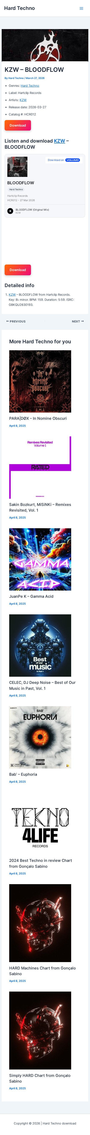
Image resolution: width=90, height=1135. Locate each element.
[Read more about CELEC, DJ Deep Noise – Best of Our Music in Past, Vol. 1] (40, 645)
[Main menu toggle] (81, 8)
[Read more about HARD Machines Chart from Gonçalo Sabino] (40, 923)
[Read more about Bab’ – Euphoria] (40, 737)
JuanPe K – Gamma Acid (31, 596)
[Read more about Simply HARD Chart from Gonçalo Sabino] (40, 1030)
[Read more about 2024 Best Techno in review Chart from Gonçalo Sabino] (40, 823)
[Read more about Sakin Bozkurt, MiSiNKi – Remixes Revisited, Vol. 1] (40, 467)
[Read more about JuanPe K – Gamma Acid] (40, 559)
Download (18, 125)
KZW (23, 100)
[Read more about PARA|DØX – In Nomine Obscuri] (40, 381)
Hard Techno (19, 8)
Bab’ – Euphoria (23, 774)
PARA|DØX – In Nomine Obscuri (38, 418)
